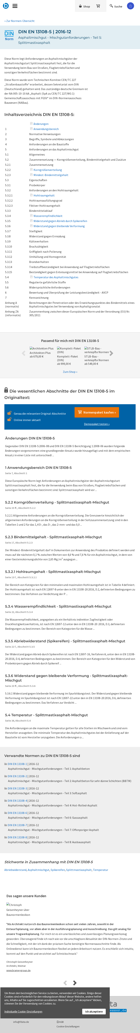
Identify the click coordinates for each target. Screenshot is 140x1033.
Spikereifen (58, 870)
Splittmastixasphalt (79, 870)
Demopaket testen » (97, 424)
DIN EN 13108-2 (17, 776)
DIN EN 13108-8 (17, 837)
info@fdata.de (21, 1022)
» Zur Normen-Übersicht (19, 21)
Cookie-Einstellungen (68, 1026)
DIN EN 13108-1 (17, 764)
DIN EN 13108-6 (17, 813)
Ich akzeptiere (94, 1011)
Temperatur (100, 870)
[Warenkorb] (98, 5)
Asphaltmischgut (38, 870)
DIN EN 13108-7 (17, 825)
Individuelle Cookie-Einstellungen (23, 1011)
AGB (61, 1022)
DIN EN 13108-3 (17, 788)
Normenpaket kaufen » (99, 412)
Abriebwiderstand (15, 870)
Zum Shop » (70, 372)
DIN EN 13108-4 (17, 800)
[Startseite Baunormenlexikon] (6, 5)
